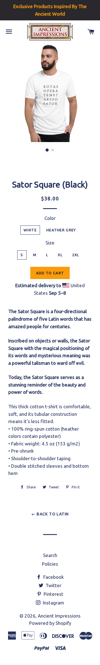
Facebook (53, 577)
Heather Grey (61, 230)
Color (50, 218)
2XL (75, 255)
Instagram (53, 602)
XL (60, 255)
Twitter (52, 585)
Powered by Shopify (50, 623)
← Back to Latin (50, 514)
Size (50, 242)
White (30, 230)
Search (50, 555)
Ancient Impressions (59, 615)
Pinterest (52, 594)
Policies (50, 563)
